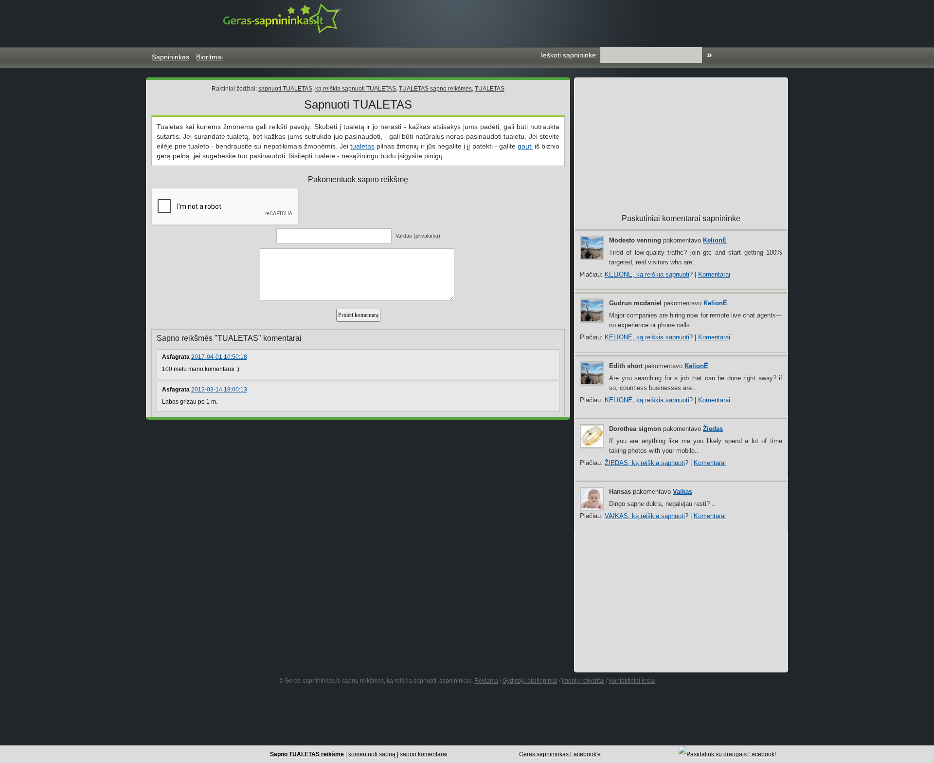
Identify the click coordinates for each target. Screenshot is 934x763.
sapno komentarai (424, 754)
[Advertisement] (605, 22)
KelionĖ (715, 240)
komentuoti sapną (371, 754)
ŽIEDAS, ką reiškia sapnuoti (645, 462)
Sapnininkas (170, 57)
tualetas (362, 146)
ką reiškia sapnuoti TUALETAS (355, 88)
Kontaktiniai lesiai (632, 680)
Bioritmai (209, 57)
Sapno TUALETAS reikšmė (307, 754)
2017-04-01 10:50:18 (219, 357)
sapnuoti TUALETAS (285, 88)
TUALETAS (489, 88)
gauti (525, 146)
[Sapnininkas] (284, 18)
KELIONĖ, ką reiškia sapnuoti (647, 274)
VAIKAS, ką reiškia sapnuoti (645, 516)
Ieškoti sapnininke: (569, 55)
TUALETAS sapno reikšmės (435, 88)
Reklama (486, 680)
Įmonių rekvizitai (583, 680)
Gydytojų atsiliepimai (530, 680)
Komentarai (714, 274)
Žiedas (713, 428)
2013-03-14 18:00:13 (219, 389)
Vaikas (682, 491)
